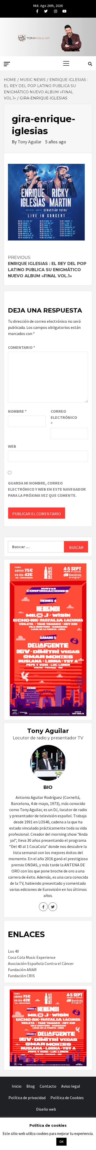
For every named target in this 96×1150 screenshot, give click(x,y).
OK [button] (61, 1142)
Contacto (48, 1086)
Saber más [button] (42, 1141)
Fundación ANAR (22, 969)
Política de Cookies (67, 1097)
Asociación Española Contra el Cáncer (41, 963)
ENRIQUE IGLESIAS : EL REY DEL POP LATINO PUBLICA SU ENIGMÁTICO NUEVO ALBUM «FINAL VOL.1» (47, 266)
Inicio (17, 1086)
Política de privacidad (27, 1097)
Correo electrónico (63, 417)
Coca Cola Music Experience (32, 957)
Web (12, 446)
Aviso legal (70, 1086)
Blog (30, 1086)
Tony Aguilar (30, 142)
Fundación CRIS (21, 975)
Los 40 (13, 951)
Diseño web (46, 1109)
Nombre (17, 411)
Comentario (21, 347)
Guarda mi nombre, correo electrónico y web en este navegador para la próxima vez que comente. (47, 489)
